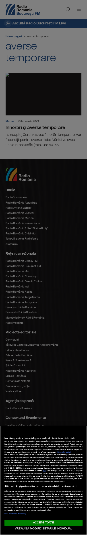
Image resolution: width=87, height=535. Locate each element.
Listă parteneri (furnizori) (15, 514)
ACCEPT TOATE (43, 522)
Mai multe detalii (64, 452)
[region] (43, 480)
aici (44, 471)
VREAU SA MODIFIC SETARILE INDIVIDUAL (43, 528)
